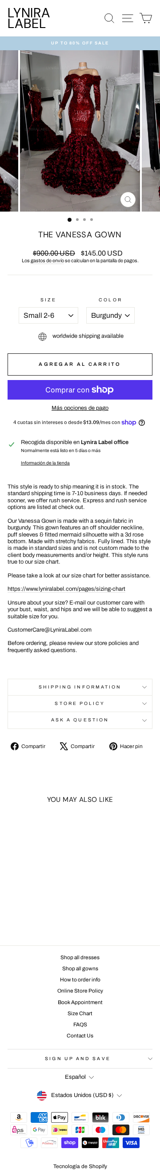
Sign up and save (77, 1058)
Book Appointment (80, 1002)
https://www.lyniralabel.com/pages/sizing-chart (66, 589)
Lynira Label (29, 18)
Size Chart (80, 1013)
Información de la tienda (45, 462)
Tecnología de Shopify (80, 1166)
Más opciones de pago (80, 408)
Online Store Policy (80, 990)
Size (48, 299)
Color (110, 299)
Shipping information (80, 687)
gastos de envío (47, 260)
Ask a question (80, 719)
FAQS (80, 1024)
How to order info (80, 979)
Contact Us (80, 1035)
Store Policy (80, 703)
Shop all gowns (80, 968)
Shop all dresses (80, 957)
